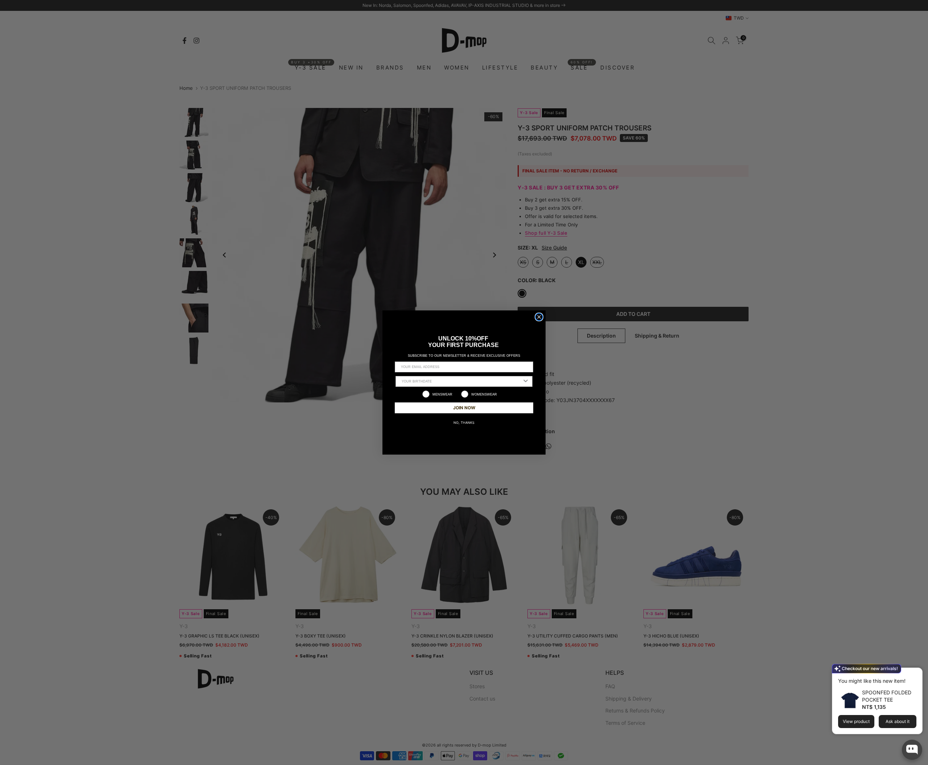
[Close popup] (914, 674)
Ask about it (898, 721)
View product (856, 721)
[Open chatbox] (912, 750)
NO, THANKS (464, 423)
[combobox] (462, 381)
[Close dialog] (539, 317)
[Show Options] (525, 381)
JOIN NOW (464, 407)
